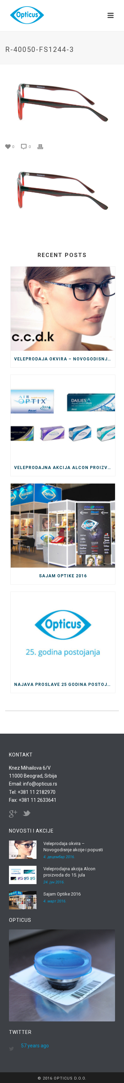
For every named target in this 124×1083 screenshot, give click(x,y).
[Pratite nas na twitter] (26, 813)
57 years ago (35, 1045)
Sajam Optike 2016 (63, 575)
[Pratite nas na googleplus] (13, 813)
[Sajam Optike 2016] (63, 526)
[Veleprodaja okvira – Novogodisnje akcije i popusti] (63, 309)
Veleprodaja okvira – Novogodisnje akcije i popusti (64, 359)
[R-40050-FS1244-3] (62, 104)
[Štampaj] (44, 146)
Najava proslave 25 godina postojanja (64, 684)
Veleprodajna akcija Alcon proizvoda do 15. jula (64, 467)
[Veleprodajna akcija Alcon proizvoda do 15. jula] (63, 417)
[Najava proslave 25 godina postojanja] (63, 634)
